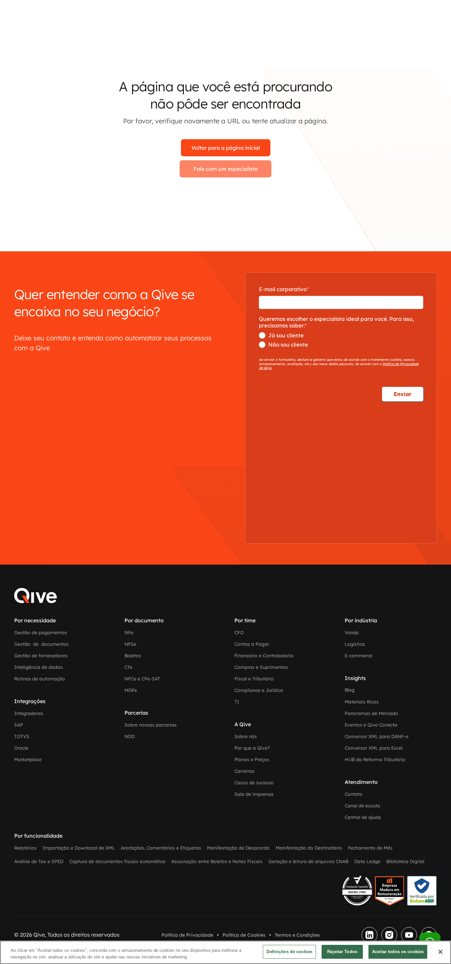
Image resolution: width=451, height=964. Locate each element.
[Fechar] (440, 952)
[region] (225, 952)
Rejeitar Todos (342, 951)
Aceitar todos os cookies (398, 951)
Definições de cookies (289, 951)
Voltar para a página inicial (225, 147)
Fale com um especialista (225, 169)
